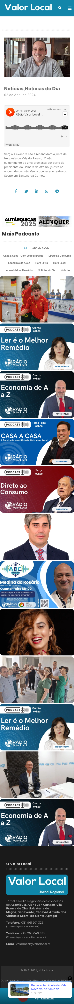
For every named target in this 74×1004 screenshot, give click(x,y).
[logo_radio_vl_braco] (44, 996)
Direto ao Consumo (60, 255)
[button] (59, 7)
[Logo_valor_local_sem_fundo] (28, 7)
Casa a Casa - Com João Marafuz (23, 255)
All (25, 248)
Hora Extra (41, 262)
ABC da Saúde (40, 248)
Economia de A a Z (19, 262)
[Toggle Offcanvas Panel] (70, 8)
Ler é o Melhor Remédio (18, 270)
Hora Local (59, 262)
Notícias (14, 88)
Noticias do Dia (42, 88)
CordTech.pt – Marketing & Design (50, 980)
